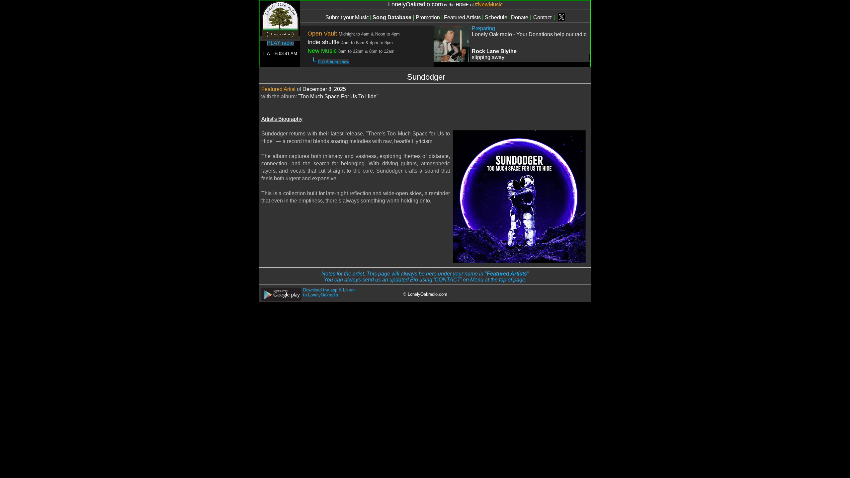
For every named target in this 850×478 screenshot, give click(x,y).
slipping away (488, 57)
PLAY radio (280, 43)
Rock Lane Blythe (494, 51)
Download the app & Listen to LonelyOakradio (329, 292)
